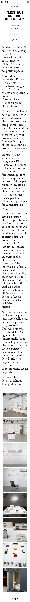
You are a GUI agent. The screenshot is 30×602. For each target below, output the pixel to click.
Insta (5, 2)
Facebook (7, 2)
